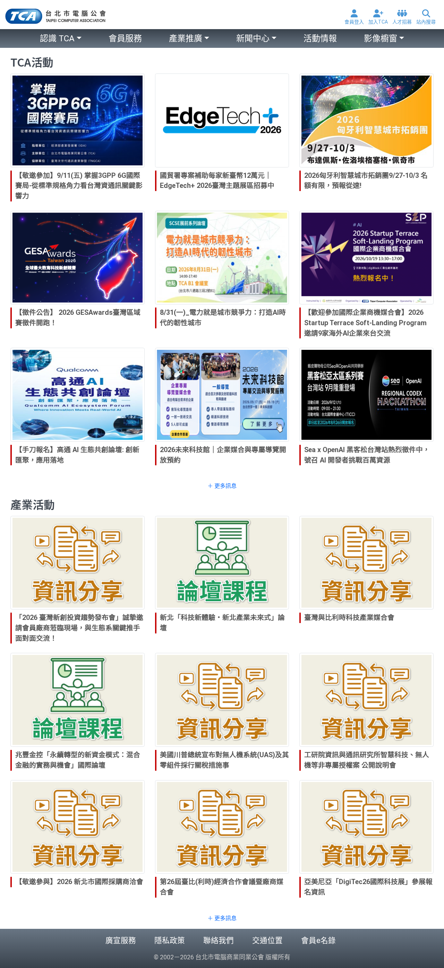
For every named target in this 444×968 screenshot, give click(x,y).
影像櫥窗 (380, 38)
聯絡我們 (218, 940)
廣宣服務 (120, 940)
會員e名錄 (318, 940)
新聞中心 (253, 38)
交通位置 (267, 940)
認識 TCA (57, 38)
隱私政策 (169, 940)
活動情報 (320, 38)
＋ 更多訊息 (222, 486)
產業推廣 (185, 38)
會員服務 (125, 38)
